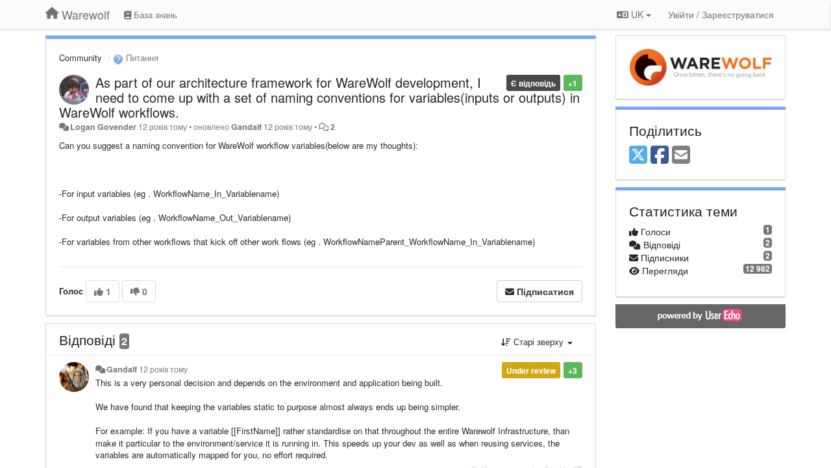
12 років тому (163, 369)
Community (80, 57)
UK (637, 14)
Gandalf (246, 127)
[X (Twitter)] (638, 155)
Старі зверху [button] (538, 341)
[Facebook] (660, 155)
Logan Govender (103, 127)
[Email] (681, 155)
